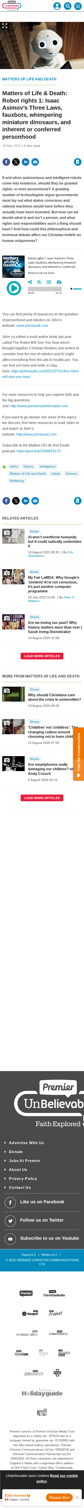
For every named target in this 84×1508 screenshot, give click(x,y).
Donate (16, 1152)
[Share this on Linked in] (26, 162)
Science (72, 473)
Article (34, 531)
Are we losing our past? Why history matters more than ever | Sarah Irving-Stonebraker (55, 627)
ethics (14, 466)
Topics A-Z (28, 1254)
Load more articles (42, 656)
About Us (18, 1170)
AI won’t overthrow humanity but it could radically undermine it (55, 541)
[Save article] (78, 162)
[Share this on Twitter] (16, 162)
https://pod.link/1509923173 (38, 451)
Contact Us (20, 1187)
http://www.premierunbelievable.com (39, 406)
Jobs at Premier (24, 1161)
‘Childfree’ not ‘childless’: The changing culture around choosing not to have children (53, 732)
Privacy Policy (23, 1179)
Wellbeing (17, 480)
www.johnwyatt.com (32, 325)
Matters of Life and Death (29, 79)
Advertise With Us (26, 1143)
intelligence (48, 466)
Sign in (23, 152)
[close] (81, 152)
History (29, 466)
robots (55, 473)
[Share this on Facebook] (6, 162)
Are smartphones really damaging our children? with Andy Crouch (52, 769)
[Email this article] (35, 162)
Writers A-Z (49, 1254)
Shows (34, 617)
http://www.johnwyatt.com (36, 434)
